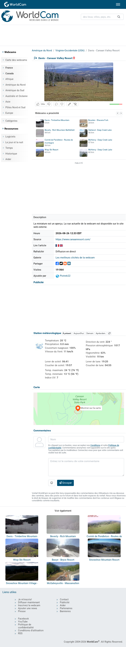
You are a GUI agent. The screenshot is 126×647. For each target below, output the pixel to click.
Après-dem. (101, 333)
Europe (9, 112)
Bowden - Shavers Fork (98, 120)
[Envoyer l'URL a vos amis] (69, 264)
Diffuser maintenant (29, 602)
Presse (22, 611)
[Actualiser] (109, 333)
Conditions (95, 445)
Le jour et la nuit (14, 142)
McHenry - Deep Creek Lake (100, 140)
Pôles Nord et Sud (15, 107)
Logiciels (10, 136)
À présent (67, 333)
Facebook (23, 618)
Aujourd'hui (79, 333)
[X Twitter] (61, 264)
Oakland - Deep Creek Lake (100, 130)
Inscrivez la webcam (29, 605)
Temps (9, 147)
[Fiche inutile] (49, 104)
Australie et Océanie (16, 96)
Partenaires (66, 608)
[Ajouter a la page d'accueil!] (62, 104)
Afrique (9, 79)
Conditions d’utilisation (30, 630)
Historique (11, 153)
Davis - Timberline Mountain (57, 120)
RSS (20, 633)
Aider (8, 159)
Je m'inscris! (25, 599)
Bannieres (65, 611)
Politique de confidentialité (26, 626)
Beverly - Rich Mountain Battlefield (59, 130)
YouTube (23, 621)
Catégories (11, 120)
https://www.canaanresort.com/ (73, 239)
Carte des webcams (16, 60)
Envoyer (67, 482)
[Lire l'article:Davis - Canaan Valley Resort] (57, 245)
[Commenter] (56, 104)
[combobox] (102, 17)
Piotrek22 (64, 275)
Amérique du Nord (15, 84)
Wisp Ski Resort (51, 150)
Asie (7, 101)
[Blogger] (65, 264)
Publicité (64, 602)
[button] (69, 104)
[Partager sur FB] (57, 264)
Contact (64, 599)
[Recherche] (119, 17)
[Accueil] (15, 4)
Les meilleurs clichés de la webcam (75, 257)
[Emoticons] (51, 483)
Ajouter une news (27, 608)
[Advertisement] (63, 35)
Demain (89, 333)
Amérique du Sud (14, 90)
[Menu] (118, 4)
